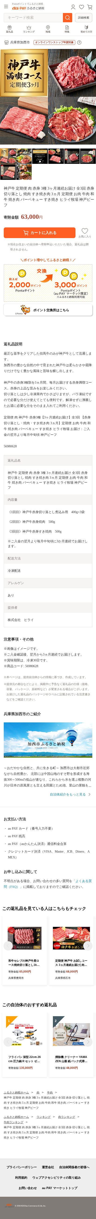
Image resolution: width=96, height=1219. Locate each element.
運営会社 (48, 1167)
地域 (48, 31)
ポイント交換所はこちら (51, 310)
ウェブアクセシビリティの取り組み (56, 1177)
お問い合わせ (28, 1188)
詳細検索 (83, 17)
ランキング (29, 31)
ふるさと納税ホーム (16, 1092)
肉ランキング (66, 1117)
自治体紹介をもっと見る (68, 794)
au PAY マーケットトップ (59, 1188)
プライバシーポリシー (22, 1167)
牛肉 (50, 1092)
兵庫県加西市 (20, 42)
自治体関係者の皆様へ (74, 1167)
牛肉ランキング (13, 1122)
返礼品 (9, 31)
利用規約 (21, 1177)
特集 (67, 31)
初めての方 (86, 31)
